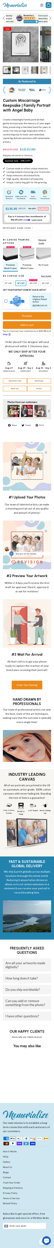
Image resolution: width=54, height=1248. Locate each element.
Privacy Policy (10, 1193)
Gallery (6, 1162)
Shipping (7, 155)
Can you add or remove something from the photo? (25, 1003)
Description (15, 381)
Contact (7, 1177)
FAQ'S (39, 388)
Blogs (6, 1172)
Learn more (37, 219)
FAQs (5, 1156)
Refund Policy (10, 1203)
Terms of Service (11, 1198)
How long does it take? (21, 978)
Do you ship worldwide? (22, 989)
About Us (7, 1167)
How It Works (10, 1151)
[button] (27, 228)
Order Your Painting (27, 685)
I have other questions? (22, 1016)
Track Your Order (11, 1182)
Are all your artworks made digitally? (25, 965)
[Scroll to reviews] (27, 116)
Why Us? (15, 388)
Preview (27, 315)
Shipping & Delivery (13, 1187)
